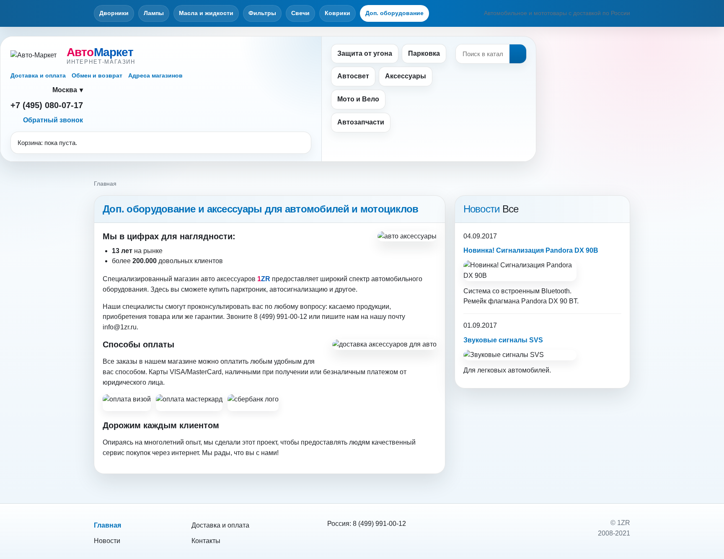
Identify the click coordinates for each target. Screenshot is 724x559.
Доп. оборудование (394, 13)
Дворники (114, 13)
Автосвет (353, 76)
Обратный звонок (53, 120)
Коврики (337, 13)
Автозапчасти (360, 122)
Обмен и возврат (97, 75)
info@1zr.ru (120, 327)
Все (510, 209)
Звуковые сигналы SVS (503, 340)
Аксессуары (405, 76)
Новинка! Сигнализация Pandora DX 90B (530, 250)
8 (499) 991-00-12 (379, 523)
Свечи (300, 13)
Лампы (154, 13)
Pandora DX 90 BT (549, 301)
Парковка (424, 53)
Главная (107, 525)
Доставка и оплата (38, 75)
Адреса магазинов (155, 75)
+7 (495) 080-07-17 (46, 105)
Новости (107, 540)
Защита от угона (364, 53)
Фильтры (262, 13)
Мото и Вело (358, 99)
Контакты (205, 540)
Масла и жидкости (206, 13)
